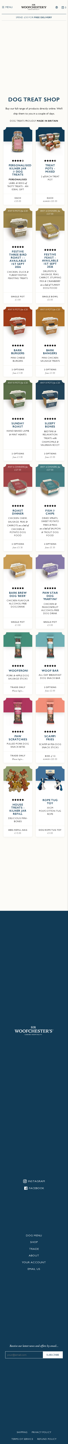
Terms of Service (22, 1439)
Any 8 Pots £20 (18, 211)
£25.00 (17, 200)
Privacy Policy (41, 1432)
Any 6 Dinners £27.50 (50, 212)
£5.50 (18, 546)
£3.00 (18, 298)
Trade (34, 1249)
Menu (9, 7)
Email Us (34, 1269)
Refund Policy (47, 1439)
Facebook (36, 1188)
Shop (34, 1242)
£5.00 (50, 298)
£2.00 (50, 689)
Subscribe (52, 1355)
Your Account (34, 1262)
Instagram (36, 1181)
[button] (18, 161)
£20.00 (50, 200)
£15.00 (17, 832)
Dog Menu (34, 1235)
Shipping (22, 1432)
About (34, 1256)
